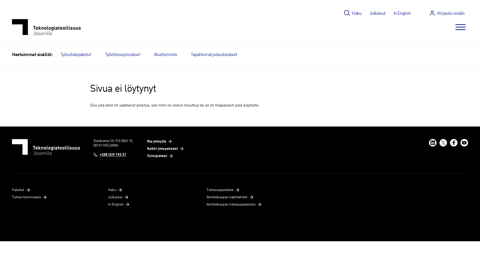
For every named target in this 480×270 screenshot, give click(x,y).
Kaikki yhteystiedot (162, 148)
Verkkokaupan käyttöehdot (227, 197)
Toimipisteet (157, 156)
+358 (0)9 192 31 (113, 154)
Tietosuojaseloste (220, 190)
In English (402, 13)
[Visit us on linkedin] (432, 142)
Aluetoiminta (165, 54)
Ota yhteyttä (156, 141)
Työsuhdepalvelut (75, 54)
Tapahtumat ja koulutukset (214, 54)
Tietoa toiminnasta (26, 197)
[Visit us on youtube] (464, 142)
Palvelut (18, 190)
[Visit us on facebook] (454, 142)
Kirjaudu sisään (450, 13)
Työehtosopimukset (122, 54)
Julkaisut (378, 13)
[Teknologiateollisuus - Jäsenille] (46, 27)
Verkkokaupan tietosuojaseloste (231, 204)
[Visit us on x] (443, 142)
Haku (357, 13)
